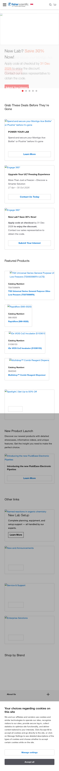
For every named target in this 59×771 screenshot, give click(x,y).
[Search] (50, 5)
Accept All (29, 762)
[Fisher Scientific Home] (18, 6)
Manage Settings (29, 752)
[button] (4, 4)
